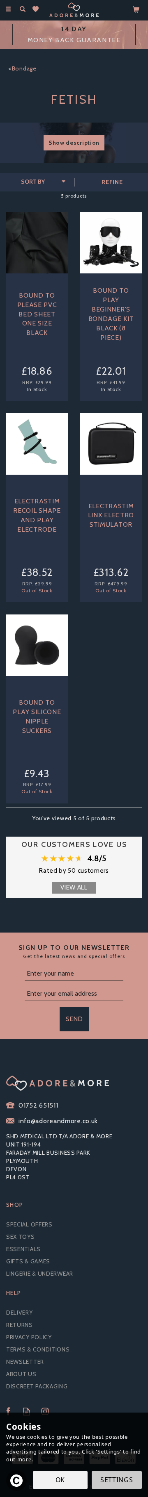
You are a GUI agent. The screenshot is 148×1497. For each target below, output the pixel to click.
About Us (21, 1374)
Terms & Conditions (38, 1349)
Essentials (23, 1249)
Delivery (19, 1312)
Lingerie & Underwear (39, 1273)
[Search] (22, 9)
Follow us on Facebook (8, 1411)
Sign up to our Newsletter (74, 951)
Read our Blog (26, 1411)
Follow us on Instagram (45, 1411)
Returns (19, 1325)
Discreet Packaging (37, 1386)
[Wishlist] (37, 9)
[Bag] (136, 9)
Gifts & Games (28, 1261)
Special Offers (29, 1224)
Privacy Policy (29, 1337)
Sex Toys (20, 1236)
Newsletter (25, 1361)
